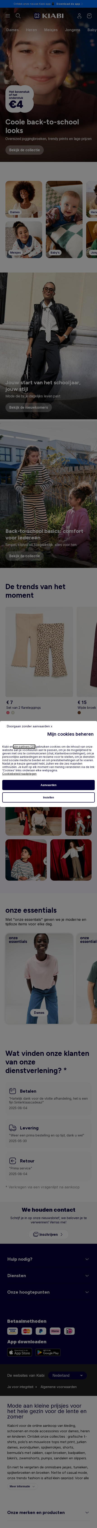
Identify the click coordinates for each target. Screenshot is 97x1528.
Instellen (48, 797)
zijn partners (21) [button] (24, 746)
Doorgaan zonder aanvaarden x (29, 726)
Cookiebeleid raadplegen (19, 773)
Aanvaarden (48, 785)
